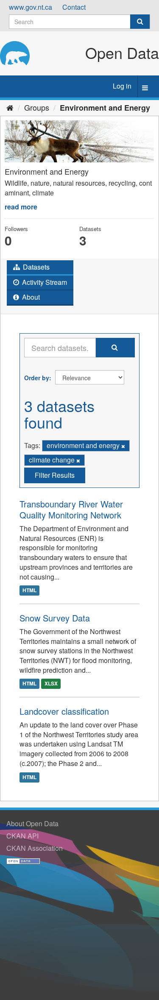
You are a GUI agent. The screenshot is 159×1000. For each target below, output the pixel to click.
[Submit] (140, 21)
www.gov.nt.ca (30, 7)
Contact (74, 7)
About (30, 297)
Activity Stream (43, 282)
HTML (29, 590)
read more (21, 207)
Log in (122, 86)
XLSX (51, 684)
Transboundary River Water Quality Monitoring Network (71, 509)
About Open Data (32, 823)
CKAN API (22, 836)
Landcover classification (64, 711)
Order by (36, 377)
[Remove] (123, 446)
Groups (36, 107)
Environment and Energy (105, 107)
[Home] (10, 107)
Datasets (35, 267)
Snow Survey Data (55, 618)
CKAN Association (34, 848)
